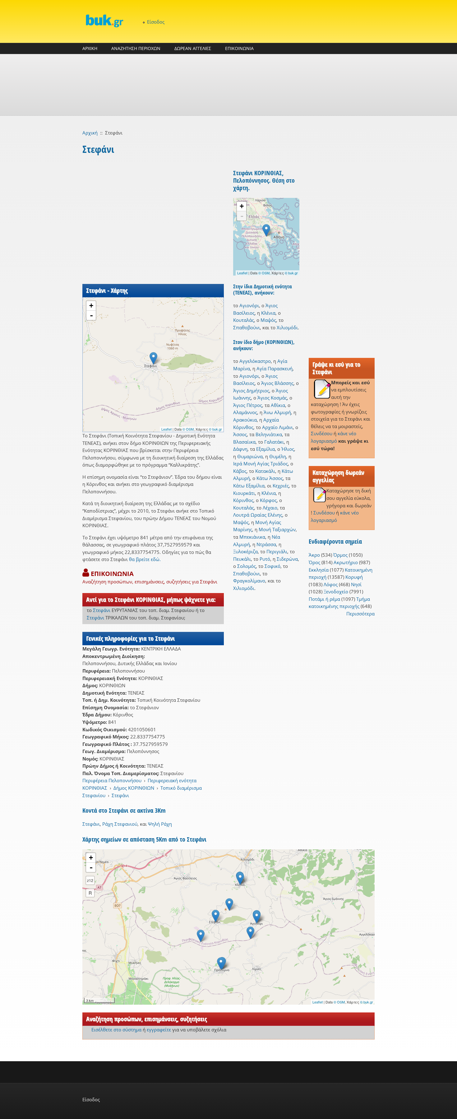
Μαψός (268, 320)
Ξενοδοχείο (336, 591)
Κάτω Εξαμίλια (249, 485)
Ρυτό (265, 559)
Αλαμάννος (245, 412)
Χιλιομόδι (287, 327)
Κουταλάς (243, 320)
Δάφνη (240, 449)
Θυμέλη (277, 456)
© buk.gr (215, 429)
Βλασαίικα (244, 442)
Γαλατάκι (274, 442)
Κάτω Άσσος (269, 478)
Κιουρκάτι (244, 493)
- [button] (91, 315)
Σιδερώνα (287, 559)
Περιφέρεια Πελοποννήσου (111, 780)
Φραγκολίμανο (249, 581)
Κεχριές (281, 485)
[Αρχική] (104, 20)
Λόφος (331, 584)
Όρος (314, 562)
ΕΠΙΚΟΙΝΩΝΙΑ (239, 48)
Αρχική (90, 133)
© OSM (188, 429)
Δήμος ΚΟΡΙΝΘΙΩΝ (133, 788)
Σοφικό (272, 566)
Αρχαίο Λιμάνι (277, 427)
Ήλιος (287, 449)
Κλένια (268, 313)
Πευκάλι (242, 559)
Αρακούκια (245, 420)
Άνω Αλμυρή (277, 412)
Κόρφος (268, 500)
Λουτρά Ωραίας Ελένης (257, 515)
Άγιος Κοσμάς (272, 398)
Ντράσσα (266, 544)
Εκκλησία (319, 570)
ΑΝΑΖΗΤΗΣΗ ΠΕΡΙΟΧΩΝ (135, 48)
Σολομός (246, 566)
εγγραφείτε (159, 1029)
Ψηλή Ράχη (160, 824)
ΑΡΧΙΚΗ (89, 48)
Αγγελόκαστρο (255, 361)
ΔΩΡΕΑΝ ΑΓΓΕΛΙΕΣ (192, 48)
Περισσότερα (360, 613)
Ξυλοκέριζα (245, 551)
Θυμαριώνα (250, 456)
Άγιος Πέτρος (247, 405)
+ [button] (91, 305)
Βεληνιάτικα (269, 434)
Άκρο (314, 555)
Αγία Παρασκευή (274, 368)
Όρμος (340, 555)
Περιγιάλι (276, 551)
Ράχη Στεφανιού (119, 824)
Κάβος (240, 471)
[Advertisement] (228, 85)
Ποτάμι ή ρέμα (324, 599)
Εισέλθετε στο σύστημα (116, 1029)
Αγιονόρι (249, 305)
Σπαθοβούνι (246, 327)
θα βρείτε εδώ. (145, 559)
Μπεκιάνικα (252, 537)
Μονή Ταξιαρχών (277, 529)
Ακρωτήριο (346, 562)
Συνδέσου (321, 433)
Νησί (356, 584)
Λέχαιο (270, 508)
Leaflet (166, 429)
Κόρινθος (243, 500)
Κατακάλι (265, 471)
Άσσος (240, 434)
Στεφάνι (101, 610)
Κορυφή (354, 577)
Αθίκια (278, 405)
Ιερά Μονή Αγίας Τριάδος (260, 463)
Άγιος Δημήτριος (251, 390)
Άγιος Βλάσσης (277, 383)
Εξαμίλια (265, 449)
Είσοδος (155, 22)
